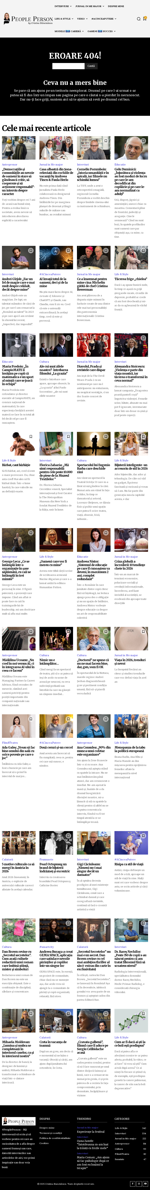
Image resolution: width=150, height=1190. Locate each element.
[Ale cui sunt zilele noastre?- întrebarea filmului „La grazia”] (56, 345)
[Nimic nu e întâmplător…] (56, 638)
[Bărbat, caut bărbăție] (19, 443)
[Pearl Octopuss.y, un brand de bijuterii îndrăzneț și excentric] (56, 843)
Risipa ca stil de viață (128, 864)
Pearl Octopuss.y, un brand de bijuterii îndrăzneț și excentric (54, 867)
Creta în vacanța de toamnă (52, 1043)
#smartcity (46, 947)
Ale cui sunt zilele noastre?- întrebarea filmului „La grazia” (53, 370)
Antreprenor (9, 164)
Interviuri (83, 164)
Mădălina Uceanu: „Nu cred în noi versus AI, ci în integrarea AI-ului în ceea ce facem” (18, 665)
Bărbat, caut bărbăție (16, 465)
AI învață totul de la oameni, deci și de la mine (53, 282)
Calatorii (7, 859)
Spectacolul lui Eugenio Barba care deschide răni (93, 468)
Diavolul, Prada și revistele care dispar (91, 368)
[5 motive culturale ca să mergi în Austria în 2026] (19, 843)
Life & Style (121, 274)
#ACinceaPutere (50, 274)
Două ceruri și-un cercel (56, 747)
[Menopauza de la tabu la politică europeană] (131, 726)
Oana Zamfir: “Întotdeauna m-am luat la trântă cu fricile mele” (92, 1144)
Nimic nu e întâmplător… (49, 661)
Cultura (44, 361)
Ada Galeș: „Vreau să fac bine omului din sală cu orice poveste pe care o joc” (18, 753)
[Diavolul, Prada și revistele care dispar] (94, 345)
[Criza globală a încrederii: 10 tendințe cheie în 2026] (131, 540)
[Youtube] (145, 1184)
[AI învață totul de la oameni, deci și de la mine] (56, 257)
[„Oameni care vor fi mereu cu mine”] (56, 540)
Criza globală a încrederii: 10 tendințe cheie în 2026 (129, 565)
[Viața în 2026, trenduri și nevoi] (131, 638)
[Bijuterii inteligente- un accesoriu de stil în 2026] (131, 443)
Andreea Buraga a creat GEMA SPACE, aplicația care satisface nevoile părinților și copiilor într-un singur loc (56, 959)
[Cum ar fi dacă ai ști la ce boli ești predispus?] (131, 1020)
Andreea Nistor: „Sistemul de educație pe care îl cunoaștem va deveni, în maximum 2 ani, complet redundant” (93, 570)
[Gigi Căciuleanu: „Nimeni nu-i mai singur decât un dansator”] (94, 843)
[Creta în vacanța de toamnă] (56, 1020)
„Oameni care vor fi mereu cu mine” (53, 563)
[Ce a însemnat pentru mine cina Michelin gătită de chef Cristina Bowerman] (94, 257)
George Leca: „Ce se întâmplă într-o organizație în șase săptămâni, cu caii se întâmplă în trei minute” (16, 570)
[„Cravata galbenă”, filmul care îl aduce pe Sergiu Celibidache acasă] (94, 1020)
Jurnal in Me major (51, 164)
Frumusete (46, 859)
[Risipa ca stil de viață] (131, 843)
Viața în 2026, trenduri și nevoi (130, 661)
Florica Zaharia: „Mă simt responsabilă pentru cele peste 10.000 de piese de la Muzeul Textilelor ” (55, 472)
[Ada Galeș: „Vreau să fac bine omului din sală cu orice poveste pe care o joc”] (19, 726)
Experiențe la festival (90, 1131)
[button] (138, 18)
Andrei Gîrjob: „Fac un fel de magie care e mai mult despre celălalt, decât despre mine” (18, 284)
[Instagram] (139, 1184)
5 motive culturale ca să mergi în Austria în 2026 (18, 867)
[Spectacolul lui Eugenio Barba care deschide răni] (94, 443)
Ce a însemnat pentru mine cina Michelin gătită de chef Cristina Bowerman (92, 284)
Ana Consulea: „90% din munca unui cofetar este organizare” (94, 751)
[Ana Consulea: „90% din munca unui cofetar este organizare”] (94, 726)
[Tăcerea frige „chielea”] (131, 257)
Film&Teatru (10, 742)
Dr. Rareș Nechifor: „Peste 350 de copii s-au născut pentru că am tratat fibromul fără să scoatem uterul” (130, 959)
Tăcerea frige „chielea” (130, 279)
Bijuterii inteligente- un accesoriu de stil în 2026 (131, 466)
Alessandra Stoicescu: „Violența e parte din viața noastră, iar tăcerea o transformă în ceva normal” (130, 373)
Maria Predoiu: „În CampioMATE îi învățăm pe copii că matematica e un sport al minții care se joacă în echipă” (17, 375)
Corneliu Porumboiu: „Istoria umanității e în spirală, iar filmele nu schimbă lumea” (93, 174)
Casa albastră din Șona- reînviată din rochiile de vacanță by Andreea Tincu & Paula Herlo (56, 174)
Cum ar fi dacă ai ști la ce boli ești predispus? (129, 1043)
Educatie (120, 164)
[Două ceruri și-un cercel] (56, 726)
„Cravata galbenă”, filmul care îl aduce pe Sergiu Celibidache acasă (92, 1047)
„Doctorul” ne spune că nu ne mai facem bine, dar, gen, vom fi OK (93, 663)
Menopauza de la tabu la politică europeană (129, 749)
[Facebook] (133, 1184)
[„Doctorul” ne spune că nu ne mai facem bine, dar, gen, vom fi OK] (94, 638)
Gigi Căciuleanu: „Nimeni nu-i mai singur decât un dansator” (89, 869)
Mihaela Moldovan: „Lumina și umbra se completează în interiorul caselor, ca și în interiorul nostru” (18, 1049)
